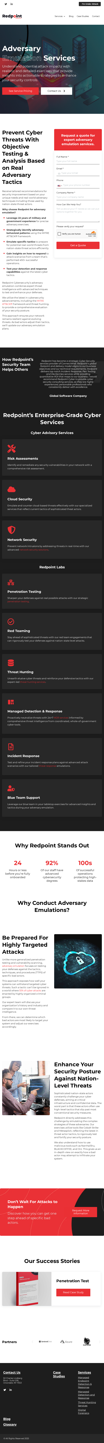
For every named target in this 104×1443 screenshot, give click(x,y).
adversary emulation (13, 966)
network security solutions (34, 549)
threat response (47, 766)
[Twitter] (6, 4)
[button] (60, 16)
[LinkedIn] (12, 4)
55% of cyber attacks (30, 990)
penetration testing (18, 601)
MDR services (61, 717)
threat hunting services (33, 682)
